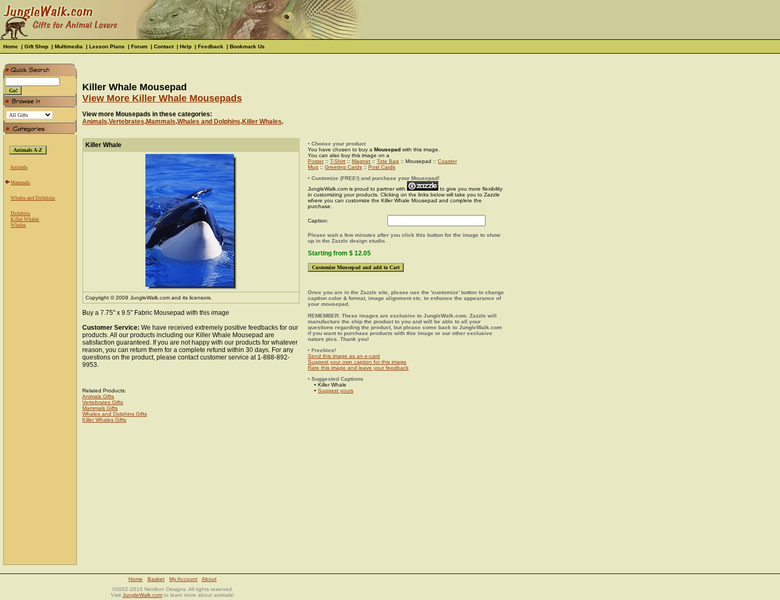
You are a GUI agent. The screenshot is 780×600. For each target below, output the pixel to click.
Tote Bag (388, 161)
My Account (183, 579)
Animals (19, 167)
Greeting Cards (343, 167)
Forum (139, 46)
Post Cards (381, 167)
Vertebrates (126, 121)
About (209, 579)
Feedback (210, 46)
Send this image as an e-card (344, 356)
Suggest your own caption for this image (357, 362)
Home (10, 46)
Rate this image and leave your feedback (358, 368)
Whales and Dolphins (33, 198)
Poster (316, 161)
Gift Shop (36, 46)
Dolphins (20, 213)
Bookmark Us (247, 46)
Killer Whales (25, 219)
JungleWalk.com (142, 595)
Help (186, 46)
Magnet (361, 161)
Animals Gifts (98, 396)
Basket (156, 579)
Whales (18, 225)
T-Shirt (337, 161)
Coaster (447, 161)
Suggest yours (335, 390)
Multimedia (69, 46)
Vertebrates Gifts (102, 402)
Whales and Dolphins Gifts (114, 414)
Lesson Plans (107, 46)
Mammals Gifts (100, 408)
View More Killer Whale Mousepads (162, 98)
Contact (164, 46)
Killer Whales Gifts (104, 420)
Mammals (20, 182)
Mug (313, 167)
